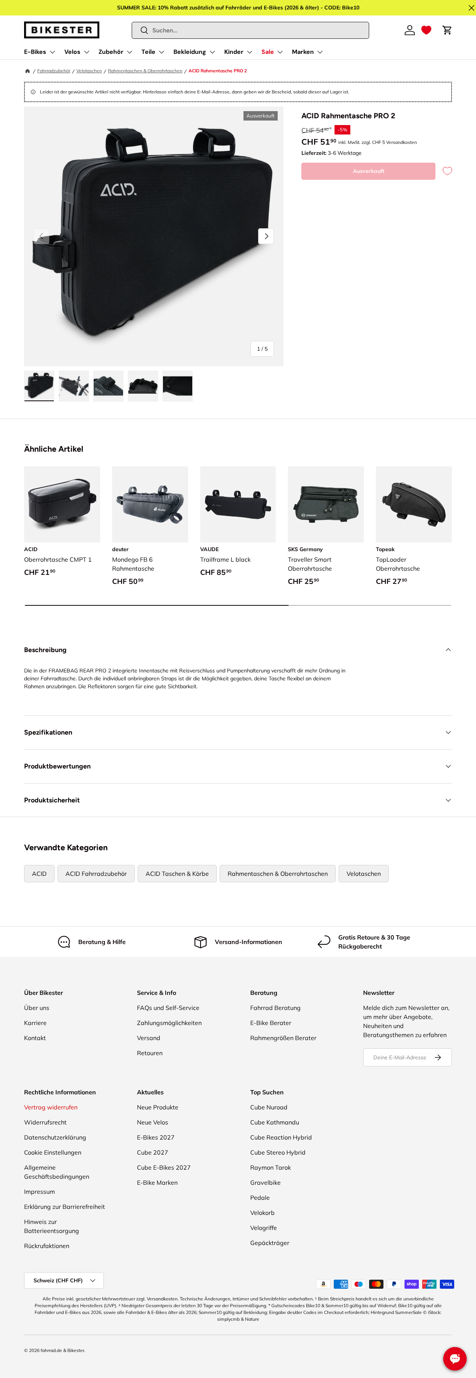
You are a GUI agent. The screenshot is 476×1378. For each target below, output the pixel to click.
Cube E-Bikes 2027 (164, 1167)
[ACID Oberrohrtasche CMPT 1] (62, 504)
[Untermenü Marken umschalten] (319, 52)
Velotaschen (89, 70)
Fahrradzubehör (53, 70)
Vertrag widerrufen (51, 1107)
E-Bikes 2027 (156, 1137)
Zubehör (111, 52)
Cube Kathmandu (274, 1122)
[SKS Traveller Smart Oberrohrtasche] (326, 504)
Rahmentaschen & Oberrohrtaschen (145, 70)
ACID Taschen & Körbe (177, 873)
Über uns (36, 1007)
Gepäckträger (269, 1243)
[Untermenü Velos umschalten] (86, 52)
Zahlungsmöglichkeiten (169, 1023)
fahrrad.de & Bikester (62, 1350)
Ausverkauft (368, 171)
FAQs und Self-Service (168, 1007)
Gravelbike (265, 1182)
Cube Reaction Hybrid (281, 1137)
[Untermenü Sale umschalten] (279, 52)
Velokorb (262, 1212)
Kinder (233, 52)
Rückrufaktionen (46, 1246)
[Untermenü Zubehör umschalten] (129, 52)
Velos (72, 52)
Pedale (260, 1197)
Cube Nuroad (268, 1107)
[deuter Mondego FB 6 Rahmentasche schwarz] (150, 504)
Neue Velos (152, 1122)
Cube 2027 (152, 1152)
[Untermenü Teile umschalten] (161, 52)
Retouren (150, 1053)
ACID (39, 873)
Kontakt (35, 1038)
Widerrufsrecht (45, 1122)
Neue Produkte (157, 1107)
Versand (148, 1038)
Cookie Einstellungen (52, 1152)
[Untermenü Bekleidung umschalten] (212, 52)
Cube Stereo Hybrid (278, 1152)
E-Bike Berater (270, 1023)
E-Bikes (35, 52)
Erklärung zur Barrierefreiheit (64, 1206)
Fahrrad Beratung (275, 1007)
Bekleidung (189, 52)
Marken (303, 52)
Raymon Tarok (270, 1167)
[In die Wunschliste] (443, 171)
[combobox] (251, 30)
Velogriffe (263, 1227)
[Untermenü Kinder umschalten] (249, 52)
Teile (148, 52)
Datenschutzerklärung (55, 1137)
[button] (426, 30)
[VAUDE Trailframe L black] (238, 504)
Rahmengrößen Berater (283, 1038)
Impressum (39, 1191)
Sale (268, 52)
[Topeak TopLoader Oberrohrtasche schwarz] (414, 504)
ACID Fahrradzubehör (96, 873)
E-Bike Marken (157, 1182)
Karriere (35, 1023)
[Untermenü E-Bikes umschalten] (52, 52)
